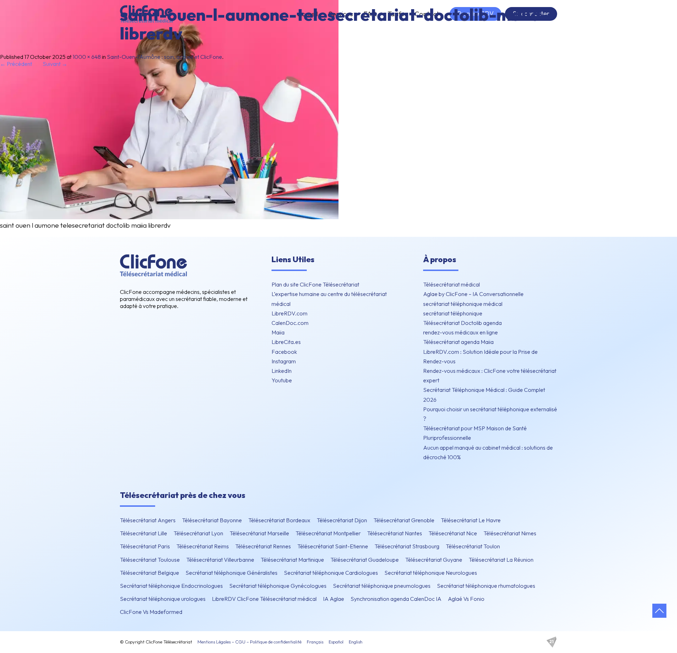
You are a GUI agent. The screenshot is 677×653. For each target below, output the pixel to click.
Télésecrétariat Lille (143, 533)
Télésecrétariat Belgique (149, 572)
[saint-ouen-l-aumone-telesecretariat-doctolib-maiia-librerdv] (169, 217)
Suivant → (55, 63)
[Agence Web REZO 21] (551, 642)
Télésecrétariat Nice (452, 533)
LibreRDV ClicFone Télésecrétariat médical (264, 598)
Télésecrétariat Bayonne (212, 520)
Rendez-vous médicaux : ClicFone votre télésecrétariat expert (489, 375)
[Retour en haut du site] (659, 611)
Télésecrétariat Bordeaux (279, 520)
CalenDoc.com (290, 322)
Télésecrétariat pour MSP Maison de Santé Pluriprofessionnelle (475, 433)
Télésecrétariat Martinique (292, 559)
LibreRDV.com (289, 313)
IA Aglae (333, 598)
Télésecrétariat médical (451, 284)
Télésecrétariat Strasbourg (406, 546)
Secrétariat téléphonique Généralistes (231, 572)
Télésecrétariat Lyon (198, 533)
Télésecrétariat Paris (145, 546)
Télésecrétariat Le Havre (471, 520)
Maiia (278, 332)
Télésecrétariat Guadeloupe (364, 559)
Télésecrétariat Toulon (473, 546)
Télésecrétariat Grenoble (403, 520)
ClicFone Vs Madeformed (151, 611)
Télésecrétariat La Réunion (501, 559)
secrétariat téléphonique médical (462, 303)
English (355, 642)
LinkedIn (282, 370)
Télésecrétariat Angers (148, 520)
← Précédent (16, 63)
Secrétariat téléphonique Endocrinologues (171, 585)
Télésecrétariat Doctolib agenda (462, 322)
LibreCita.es (286, 341)
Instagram (284, 361)
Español (336, 642)
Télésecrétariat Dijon (342, 520)
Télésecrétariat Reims (202, 546)
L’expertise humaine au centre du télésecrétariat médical (329, 298)
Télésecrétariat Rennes (263, 546)
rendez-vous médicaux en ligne (460, 332)
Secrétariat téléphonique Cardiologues (331, 572)
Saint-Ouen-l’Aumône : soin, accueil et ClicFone (164, 56)
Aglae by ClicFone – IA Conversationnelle (473, 293)
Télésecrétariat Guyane (433, 559)
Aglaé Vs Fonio (466, 598)
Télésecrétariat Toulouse (150, 559)
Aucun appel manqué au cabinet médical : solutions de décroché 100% (488, 452)
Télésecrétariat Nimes (509, 533)
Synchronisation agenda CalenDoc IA (395, 598)
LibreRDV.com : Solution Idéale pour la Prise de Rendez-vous (480, 356)
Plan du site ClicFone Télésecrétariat (315, 284)
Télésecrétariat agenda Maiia (458, 341)
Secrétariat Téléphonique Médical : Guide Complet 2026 (484, 394)
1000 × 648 (87, 56)
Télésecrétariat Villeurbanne (220, 559)
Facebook (284, 351)
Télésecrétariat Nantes (394, 533)
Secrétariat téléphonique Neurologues (430, 572)
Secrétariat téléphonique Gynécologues (278, 585)
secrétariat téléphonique (452, 313)
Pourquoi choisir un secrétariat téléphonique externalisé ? (490, 414)
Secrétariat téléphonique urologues (163, 598)
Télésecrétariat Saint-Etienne (332, 546)
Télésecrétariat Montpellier (328, 533)
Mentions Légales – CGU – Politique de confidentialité (249, 642)
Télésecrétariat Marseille (259, 533)
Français (315, 642)
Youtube (282, 380)
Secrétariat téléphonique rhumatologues (486, 585)
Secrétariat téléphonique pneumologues (382, 585)
